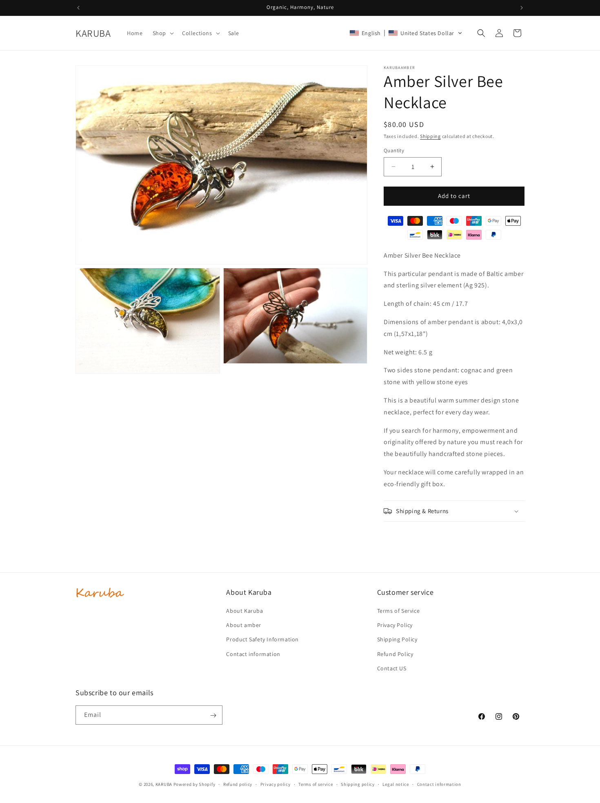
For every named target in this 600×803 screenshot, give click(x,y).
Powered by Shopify (194, 784)
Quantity (394, 150)
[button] (162, 33)
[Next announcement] (522, 8)
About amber (243, 625)
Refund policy (237, 784)
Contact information (253, 654)
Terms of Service (398, 610)
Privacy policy (275, 784)
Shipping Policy (397, 639)
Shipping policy (358, 784)
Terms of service (315, 784)
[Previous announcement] (78, 8)
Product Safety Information (262, 639)
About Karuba (244, 610)
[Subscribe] (213, 715)
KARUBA (164, 784)
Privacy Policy (395, 625)
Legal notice (395, 784)
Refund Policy (395, 654)
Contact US (392, 668)
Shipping (430, 136)
